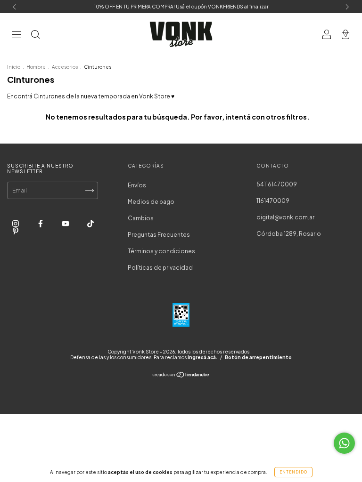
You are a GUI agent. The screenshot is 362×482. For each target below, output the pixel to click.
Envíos (137, 185)
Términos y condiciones (161, 251)
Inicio (13, 67)
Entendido (293, 472)
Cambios (141, 218)
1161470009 (272, 200)
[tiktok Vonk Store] (90, 223)
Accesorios (65, 67)
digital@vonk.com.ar (285, 217)
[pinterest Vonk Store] (15, 230)
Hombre (36, 67)
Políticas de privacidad (160, 267)
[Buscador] (35, 35)
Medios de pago (151, 201)
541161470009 (276, 184)
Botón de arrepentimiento (258, 357)
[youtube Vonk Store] (66, 223)
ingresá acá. (202, 357)
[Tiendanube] (181, 375)
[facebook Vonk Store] (41, 223)
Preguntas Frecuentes (159, 234)
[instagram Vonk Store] (16, 223)
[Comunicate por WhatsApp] (344, 443)
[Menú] (16, 35)
